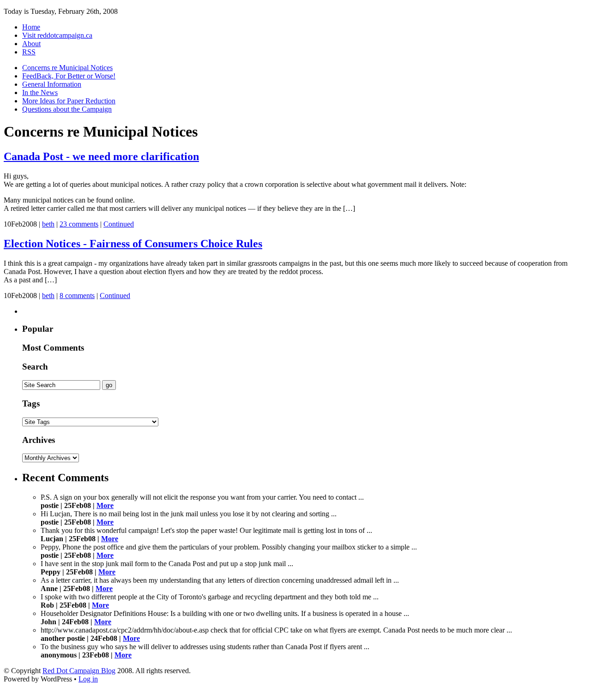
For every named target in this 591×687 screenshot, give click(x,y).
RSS (29, 52)
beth (48, 224)
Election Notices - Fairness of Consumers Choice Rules (133, 244)
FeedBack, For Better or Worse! (68, 76)
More (105, 505)
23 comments (79, 224)
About (31, 44)
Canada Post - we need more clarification (101, 156)
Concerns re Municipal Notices (67, 68)
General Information (51, 84)
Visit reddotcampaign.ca (57, 35)
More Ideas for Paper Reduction (68, 101)
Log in (88, 679)
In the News (40, 92)
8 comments (77, 295)
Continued (118, 224)
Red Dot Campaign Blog (78, 671)
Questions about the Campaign (67, 109)
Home (31, 27)
